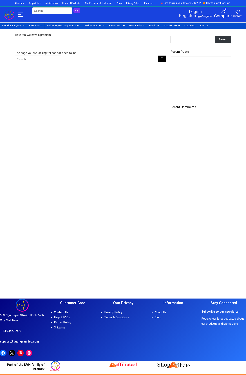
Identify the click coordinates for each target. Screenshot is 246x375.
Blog (157, 317)
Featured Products (71, 3)
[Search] (162, 59)
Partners (148, 3)
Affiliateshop (51, 3)
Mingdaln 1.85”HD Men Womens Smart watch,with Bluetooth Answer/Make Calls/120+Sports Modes (200, 85)
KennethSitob (179, 168)
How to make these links (218, 3)
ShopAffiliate (34, 3)
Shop (119, 3)
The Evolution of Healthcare (98, 3)
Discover (170, 25)
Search (175, 34)
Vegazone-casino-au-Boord (187, 118)
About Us (160, 312)
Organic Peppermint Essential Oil (190, 70)
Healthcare (34, 25)
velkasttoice (178, 143)
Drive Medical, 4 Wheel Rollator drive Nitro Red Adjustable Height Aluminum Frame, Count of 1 (199, 77)
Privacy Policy (133, 3)
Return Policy (62, 322)
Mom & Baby (135, 25)
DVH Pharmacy (12, 25)
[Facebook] (3, 353)
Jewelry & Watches (92, 25)
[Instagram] (29, 353)
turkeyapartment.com (183, 155)
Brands (152, 25)
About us (19, 3)
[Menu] (20, 15)
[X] (12, 353)
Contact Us (61, 312)
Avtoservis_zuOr (181, 130)
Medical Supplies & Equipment (61, 25)
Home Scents (115, 25)
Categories (189, 25)
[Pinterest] (20, 353)
